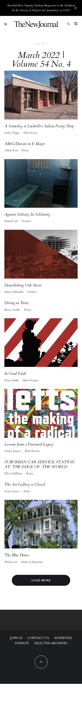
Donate (22, 643)
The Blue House (16, 555)
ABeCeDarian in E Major (24, 143)
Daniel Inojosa (12, 451)
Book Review (32, 451)
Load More (41, 580)
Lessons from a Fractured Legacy (28, 444)
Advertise (63, 638)
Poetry (25, 150)
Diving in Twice (16, 303)
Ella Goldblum (13, 473)
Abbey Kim (11, 150)
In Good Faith (15, 373)
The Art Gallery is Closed (24, 484)
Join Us (16, 638)
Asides (26, 491)
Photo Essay (30, 133)
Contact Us (38, 638)
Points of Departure (32, 562)
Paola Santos (11, 491)
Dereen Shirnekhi (13, 292)
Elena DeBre (11, 380)
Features (26, 221)
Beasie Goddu (12, 310)
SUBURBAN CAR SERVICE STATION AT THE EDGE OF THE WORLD (39, 464)
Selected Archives (50, 643)
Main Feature (30, 380)
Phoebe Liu (10, 562)
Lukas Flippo (11, 133)
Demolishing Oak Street (22, 285)
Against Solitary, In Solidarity (27, 214)
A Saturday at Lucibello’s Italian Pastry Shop (39, 126)
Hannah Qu (11, 221)
